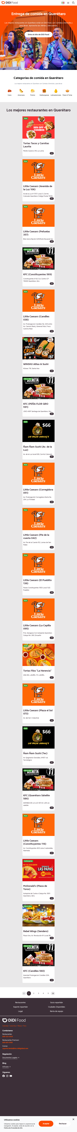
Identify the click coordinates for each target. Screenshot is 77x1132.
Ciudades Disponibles (56, 1007)
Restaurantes (20, 1002)
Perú (24, 1026)
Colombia (5, 1026)
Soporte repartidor (20, 1007)
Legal (20, 1011)
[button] (38, 34)
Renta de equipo (56, 1011)
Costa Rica (13, 1026)
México (20, 1026)
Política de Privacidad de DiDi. (13, 1128)
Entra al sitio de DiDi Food (38, 34)
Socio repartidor (56, 1002)
